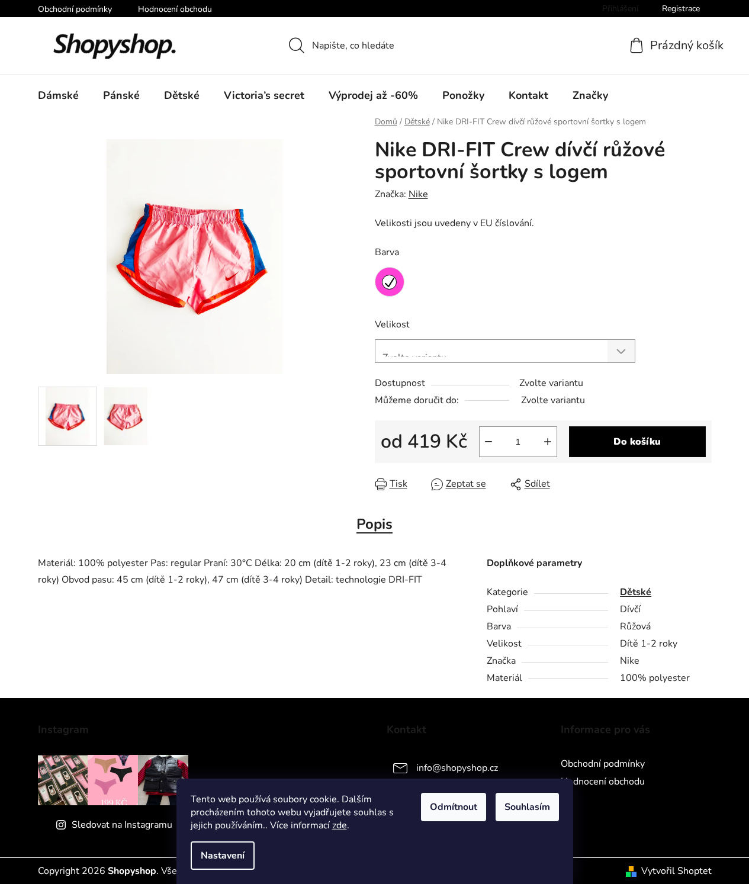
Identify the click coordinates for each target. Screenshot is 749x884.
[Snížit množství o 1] (488, 442)
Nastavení (223, 855)
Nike (418, 194)
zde (339, 825)
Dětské (635, 592)
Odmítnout (453, 807)
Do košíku (637, 441)
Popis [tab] (374, 524)
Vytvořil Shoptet (676, 870)
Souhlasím (527, 807)
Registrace (681, 8)
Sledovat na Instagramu (122, 824)
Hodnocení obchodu (175, 9)
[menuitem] (58, 95)
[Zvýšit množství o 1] (548, 442)
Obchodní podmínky (75, 9)
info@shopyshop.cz (457, 767)
